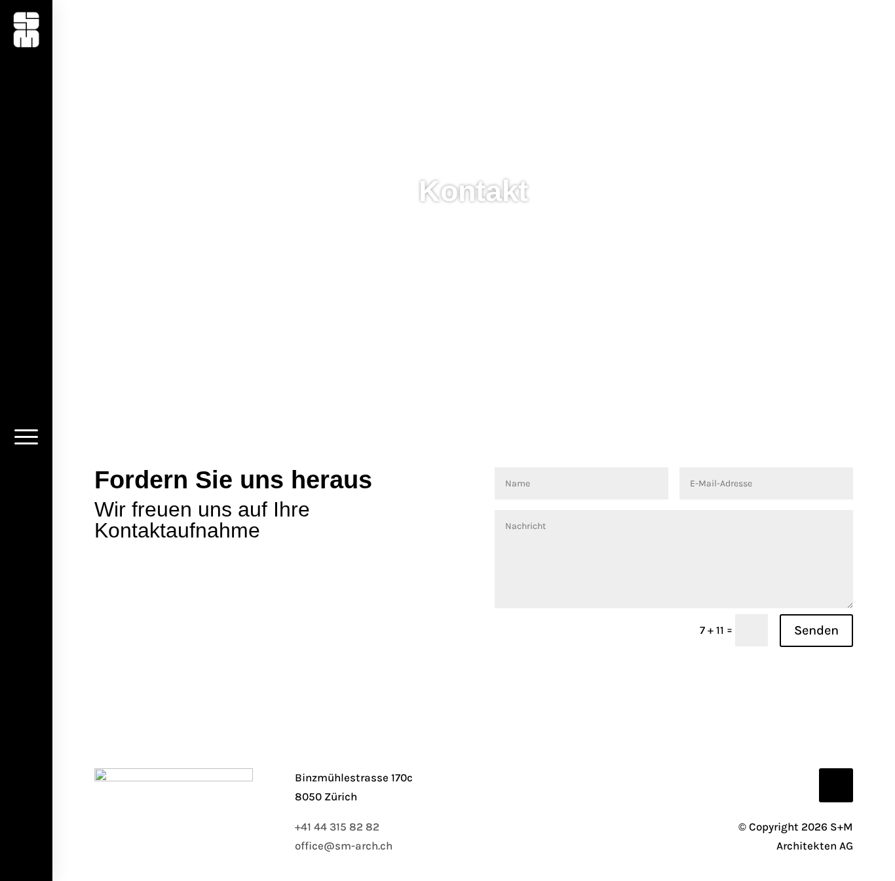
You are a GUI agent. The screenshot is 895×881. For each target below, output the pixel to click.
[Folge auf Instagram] (836, 785)
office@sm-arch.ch (343, 845)
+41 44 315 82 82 (337, 826)
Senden (816, 630)
